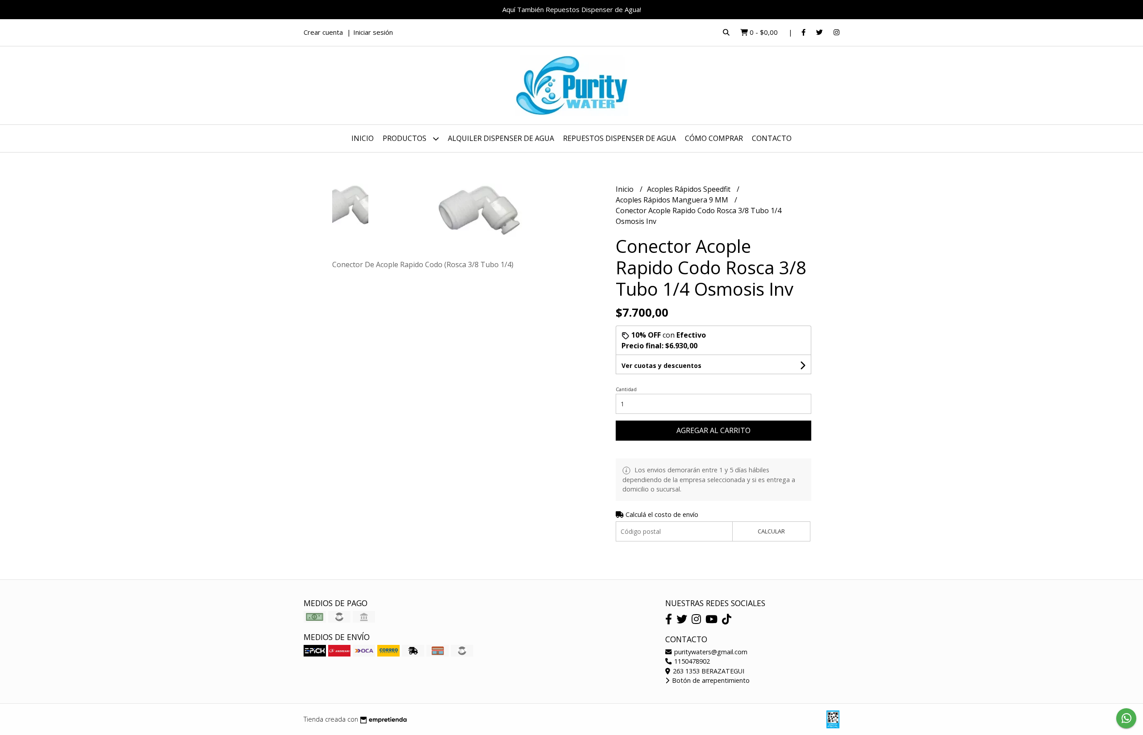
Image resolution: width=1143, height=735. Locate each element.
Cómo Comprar (714, 138)
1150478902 (691, 661)
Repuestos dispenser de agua (619, 138)
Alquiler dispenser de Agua (501, 138)
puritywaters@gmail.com (709, 652)
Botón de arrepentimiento (710, 680)
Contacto (772, 138)
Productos (405, 138)
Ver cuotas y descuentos (661, 365)
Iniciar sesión (373, 32)
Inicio (362, 138)
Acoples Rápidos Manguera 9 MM (673, 200)
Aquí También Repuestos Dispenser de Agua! (571, 9)
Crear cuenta (323, 32)
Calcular (771, 531)
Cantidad (626, 389)
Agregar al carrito (713, 430)
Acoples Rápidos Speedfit (689, 189)
